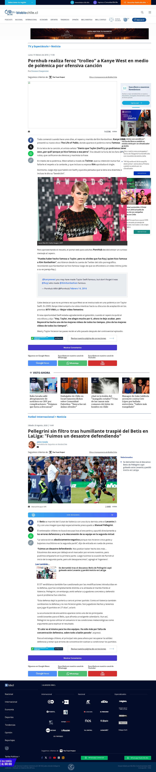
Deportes (54, 20)
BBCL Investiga (86, 20)
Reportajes (10, 740)
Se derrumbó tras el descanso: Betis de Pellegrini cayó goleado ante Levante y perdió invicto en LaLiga (85, 569)
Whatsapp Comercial (96, 757)
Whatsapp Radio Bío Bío (139, 758)
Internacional (31, 20)
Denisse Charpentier (40, 71)
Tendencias (65, 20)
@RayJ (45, 283)
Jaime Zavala (42, 442)
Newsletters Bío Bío (82, 2)
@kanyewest (49, 279)
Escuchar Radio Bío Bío (136, 2)
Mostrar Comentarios (73, 348)
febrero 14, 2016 (78, 288)
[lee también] (47, 573)
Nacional (19, 20)
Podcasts (8, 20)
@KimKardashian (69, 283)
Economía (44, 20)
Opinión (75, 20)
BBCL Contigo (100, 20)
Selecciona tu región (17, 2)
